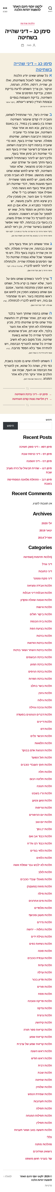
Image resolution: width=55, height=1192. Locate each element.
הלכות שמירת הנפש (40, 1094)
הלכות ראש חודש (41, 1058)
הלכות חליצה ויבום (41, 779)
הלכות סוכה (45, 950)
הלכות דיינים (44, 721)
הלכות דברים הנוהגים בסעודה (34, 714)
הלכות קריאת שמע (40, 1036)
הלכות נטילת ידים (41, 936)
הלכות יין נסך (44, 829)
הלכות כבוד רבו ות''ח (39, 843)
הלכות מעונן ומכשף (40, 915)
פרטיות (48, 1185)
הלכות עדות (45, 965)
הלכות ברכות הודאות (39, 642)
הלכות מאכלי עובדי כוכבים (36, 879)
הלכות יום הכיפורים (40, 814)
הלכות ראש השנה (41, 1051)
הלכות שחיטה (27, 23)
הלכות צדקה (44, 1008)
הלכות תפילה (44, 1108)
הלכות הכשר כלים (41, 736)
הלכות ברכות (44, 635)
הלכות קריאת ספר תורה (38, 1029)
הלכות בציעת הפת (41, 628)
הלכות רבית (45, 1065)
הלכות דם (46, 728)
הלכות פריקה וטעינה (40, 1001)
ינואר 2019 (45, 530)
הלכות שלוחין (44, 1087)
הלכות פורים (44, 986)
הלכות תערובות (43, 1101)
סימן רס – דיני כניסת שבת (37, 453)
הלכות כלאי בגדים (41, 850)
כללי (49, 1137)
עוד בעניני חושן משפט (38, 1158)
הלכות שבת (45, 1072)
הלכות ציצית (44, 1015)
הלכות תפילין (44, 1122)
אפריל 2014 (45, 537)
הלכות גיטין (45, 693)
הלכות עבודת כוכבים (40, 958)
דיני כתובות (45, 571)
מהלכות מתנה (43, 1144)
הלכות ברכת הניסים (40, 671)
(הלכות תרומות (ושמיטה (37, 557)
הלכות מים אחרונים (40, 900)
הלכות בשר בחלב (41, 685)
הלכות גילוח (45, 700)
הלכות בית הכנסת (41, 621)
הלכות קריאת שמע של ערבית (34, 1044)
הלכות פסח (45, 993)
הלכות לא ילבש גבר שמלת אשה (32, 864)
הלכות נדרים (44, 922)
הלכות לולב (45, 872)
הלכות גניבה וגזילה (40, 707)
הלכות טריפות (43, 807)
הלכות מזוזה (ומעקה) (39, 886)
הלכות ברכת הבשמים (39, 657)
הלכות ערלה (44, 972)
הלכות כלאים (44, 857)
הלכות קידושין (43, 1022)
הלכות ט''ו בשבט (42, 793)
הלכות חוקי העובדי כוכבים (36, 764)
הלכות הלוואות (43, 743)
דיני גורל (47, 564)
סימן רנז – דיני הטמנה (39, 461)
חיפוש (49, 419)
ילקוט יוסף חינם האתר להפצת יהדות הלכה (27, 8)
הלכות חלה (45, 771)
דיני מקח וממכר (42, 578)
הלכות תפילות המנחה (39, 1115)
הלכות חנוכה (44, 786)
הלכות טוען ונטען (42, 800)
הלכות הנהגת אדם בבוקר (37, 750)
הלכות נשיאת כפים (40, 943)
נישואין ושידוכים (42, 1151)
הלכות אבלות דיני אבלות (37, 592)
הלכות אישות (44, 607)
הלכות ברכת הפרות (40, 678)
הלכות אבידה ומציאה (39, 585)
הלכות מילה (45, 893)
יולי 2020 (47, 523)
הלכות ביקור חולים (41, 614)
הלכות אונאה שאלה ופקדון (36, 599)
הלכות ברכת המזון (41, 664)
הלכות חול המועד (41, 757)
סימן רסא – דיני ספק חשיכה (35, 446)
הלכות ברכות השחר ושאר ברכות (32, 650)
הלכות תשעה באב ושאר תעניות (33, 1130)
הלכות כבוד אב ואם (40, 836)
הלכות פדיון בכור (42, 979)
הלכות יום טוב (43, 822)
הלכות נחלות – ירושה (39, 929)
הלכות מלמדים (43, 907)
